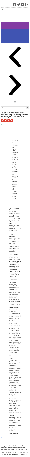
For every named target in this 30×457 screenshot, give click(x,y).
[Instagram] (27, 4)
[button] (15, 102)
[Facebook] (14, 4)
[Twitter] (18, 4)
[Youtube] (22, 4)
